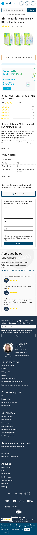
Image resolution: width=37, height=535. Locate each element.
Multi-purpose (20, 14)
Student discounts (7, 426)
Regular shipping (6, 416)
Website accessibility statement (11, 382)
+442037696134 (20, 352)
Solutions (11, 14)
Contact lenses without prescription (12, 447)
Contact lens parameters (9, 450)
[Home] (2, 14)
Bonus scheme (6, 420)
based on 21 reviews (16, 26)
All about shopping (7, 365)
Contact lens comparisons (9, 456)
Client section (5, 406)
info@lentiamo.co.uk (21, 355)
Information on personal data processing (14, 385)
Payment (4, 375)
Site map (4, 487)
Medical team (5, 474)
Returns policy (6, 399)
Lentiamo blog (6, 477)
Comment (7, 208)
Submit (18, 244)
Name (6, 221)
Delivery (4, 369)
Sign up (18, 336)
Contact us (4, 483)
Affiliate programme (7, 433)
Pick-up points (6, 372)
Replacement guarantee (9, 402)
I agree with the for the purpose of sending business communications (18, 331)
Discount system (6, 423)
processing (17, 236)
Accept (27, 529)
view (7, 89)
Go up (24, 517)
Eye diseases (5, 453)
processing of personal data (21, 330)
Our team (4, 470)
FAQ (2, 396)
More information (17, 529)
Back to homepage (16, 517)
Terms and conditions (8, 378)
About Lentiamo (6, 467)
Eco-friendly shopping (8, 436)
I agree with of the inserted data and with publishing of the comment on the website (18, 238)
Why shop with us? (7, 480)
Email (6, 229)
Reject (6, 532)
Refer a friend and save (8, 429)
